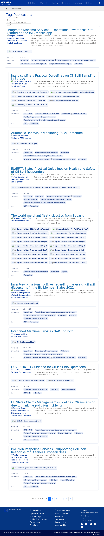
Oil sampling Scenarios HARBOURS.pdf (65, 96)
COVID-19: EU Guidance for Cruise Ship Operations (48, 367)
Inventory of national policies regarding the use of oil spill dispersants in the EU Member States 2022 (53, 286)
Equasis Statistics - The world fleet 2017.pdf (69, 237)
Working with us (35, 510)
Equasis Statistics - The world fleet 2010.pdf (32, 254)
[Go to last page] (70, 499)
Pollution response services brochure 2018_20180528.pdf (36, 468)
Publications (24, 60)
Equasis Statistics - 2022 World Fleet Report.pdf (33, 229)
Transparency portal (62, 510)
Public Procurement (39, 519)
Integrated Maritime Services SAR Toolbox (42, 331)
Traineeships (35, 516)
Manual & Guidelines (79, 114)
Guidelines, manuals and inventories (47, 114)
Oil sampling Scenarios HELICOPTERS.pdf (31, 100)
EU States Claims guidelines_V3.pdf (29, 421)
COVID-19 (27, 393)
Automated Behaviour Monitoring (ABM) (33, 64)
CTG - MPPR (28, 114)
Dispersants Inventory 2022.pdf (27, 303)
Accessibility (60, 525)
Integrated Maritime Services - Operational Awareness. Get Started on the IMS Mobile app (50, 31)
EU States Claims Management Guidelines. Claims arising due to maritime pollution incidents (53, 403)
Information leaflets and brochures (43, 60)
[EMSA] (6, 3)
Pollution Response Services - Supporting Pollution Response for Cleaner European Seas (48, 450)
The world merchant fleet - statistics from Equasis (47, 215)
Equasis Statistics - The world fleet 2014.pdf (32, 246)
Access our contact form (87, 520)
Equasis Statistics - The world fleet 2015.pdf (70, 241)
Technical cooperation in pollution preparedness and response (44, 120)
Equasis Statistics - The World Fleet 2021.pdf (72, 229)
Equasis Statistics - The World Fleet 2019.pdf (71, 233)
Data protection (62, 513)
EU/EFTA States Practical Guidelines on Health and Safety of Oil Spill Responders (53, 170)
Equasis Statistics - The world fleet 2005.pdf (70, 262)
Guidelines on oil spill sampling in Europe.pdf (32, 92)
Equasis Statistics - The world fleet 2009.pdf (70, 254)
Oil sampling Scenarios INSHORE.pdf (65, 100)
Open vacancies (37, 513)
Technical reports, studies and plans (36, 271)
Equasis (64, 271)
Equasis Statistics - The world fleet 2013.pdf (70, 246)
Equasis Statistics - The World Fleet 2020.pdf (32, 233)
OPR (25, 123)
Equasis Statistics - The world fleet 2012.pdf (32, 250)
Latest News (28, 152)
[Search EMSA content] (99, 3)
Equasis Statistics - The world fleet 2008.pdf (32, 258)
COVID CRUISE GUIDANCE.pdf (62, 380)
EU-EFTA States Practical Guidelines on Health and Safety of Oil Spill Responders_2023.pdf (48, 187)
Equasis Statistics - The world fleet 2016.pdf (32, 241)
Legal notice (60, 522)
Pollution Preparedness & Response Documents (39, 117)
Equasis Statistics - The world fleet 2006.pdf (32, 262)
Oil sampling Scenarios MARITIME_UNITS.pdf (32, 105)
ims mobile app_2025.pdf (21, 51)
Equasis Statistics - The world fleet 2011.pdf (69, 250)
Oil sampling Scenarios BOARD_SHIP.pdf (30, 96)
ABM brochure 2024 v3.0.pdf (27, 144)
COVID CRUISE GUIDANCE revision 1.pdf (30, 380)
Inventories (72, 315)
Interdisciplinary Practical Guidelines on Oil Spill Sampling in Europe (53, 77)
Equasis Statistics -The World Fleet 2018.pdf (32, 237)
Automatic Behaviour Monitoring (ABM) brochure (47, 133)
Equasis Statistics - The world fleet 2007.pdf (70, 258)
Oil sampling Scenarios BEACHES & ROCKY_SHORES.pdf (75, 92)
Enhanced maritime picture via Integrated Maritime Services (76, 60)
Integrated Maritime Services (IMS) (60, 64)
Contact (84, 510)
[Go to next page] (67, 499)
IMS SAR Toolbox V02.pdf (25, 342)
